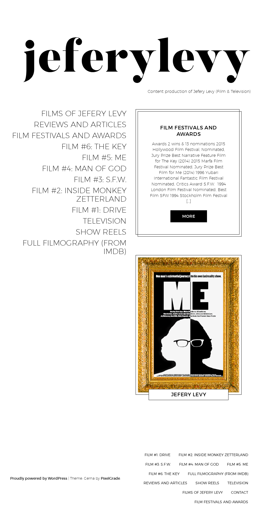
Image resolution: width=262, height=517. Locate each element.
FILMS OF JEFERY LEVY (83, 113)
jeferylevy (188, 121)
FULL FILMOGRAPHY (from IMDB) (74, 247)
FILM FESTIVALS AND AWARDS (69, 135)
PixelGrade (110, 478)
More (188, 216)
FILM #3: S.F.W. (100, 179)
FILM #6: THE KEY (93, 146)
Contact (239, 492)
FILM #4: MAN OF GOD (84, 168)
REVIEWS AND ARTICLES (80, 124)
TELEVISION (104, 221)
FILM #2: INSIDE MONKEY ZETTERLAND (79, 194)
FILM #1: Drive (99, 210)
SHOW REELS (101, 232)
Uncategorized (164, 121)
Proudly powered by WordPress (38, 478)
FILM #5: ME (104, 157)
